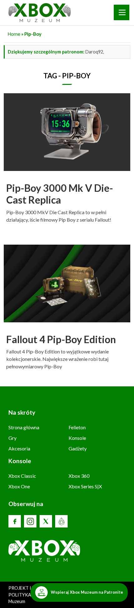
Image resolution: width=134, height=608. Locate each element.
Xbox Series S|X (85, 486)
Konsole (77, 438)
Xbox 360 (79, 476)
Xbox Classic (22, 476)
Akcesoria (19, 448)
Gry (12, 438)
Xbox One (19, 486)
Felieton (77, 427)
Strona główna (23, 427)
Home (13, 34)
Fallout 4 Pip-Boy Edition (61, 339)
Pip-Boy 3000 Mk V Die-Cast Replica (59, 194)
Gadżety (78, 448)
